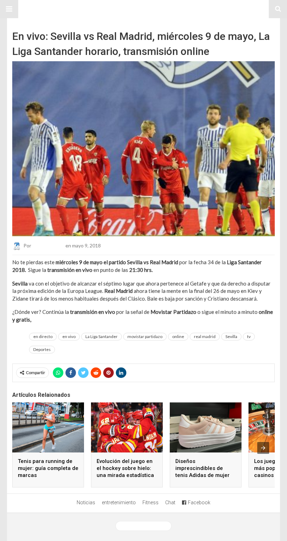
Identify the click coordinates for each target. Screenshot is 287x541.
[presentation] (263, 448)
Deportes (42, 349)
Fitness (150, 502)
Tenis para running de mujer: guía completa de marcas (48, 468)
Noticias (86, 502)
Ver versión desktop (146, 526)
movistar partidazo (144, 336)
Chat (170, 502)
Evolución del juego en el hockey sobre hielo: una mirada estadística (125, 468)
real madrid (205, 336)
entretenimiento (119, 502)
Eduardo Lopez (48, 245)
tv (249, 336)
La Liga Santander (101, 336)
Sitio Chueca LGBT (143, 9)
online (178, 336)
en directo (42, 336)
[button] (9, 9)
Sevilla (231, 336)
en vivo (69, 336)
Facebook (199, 502)
